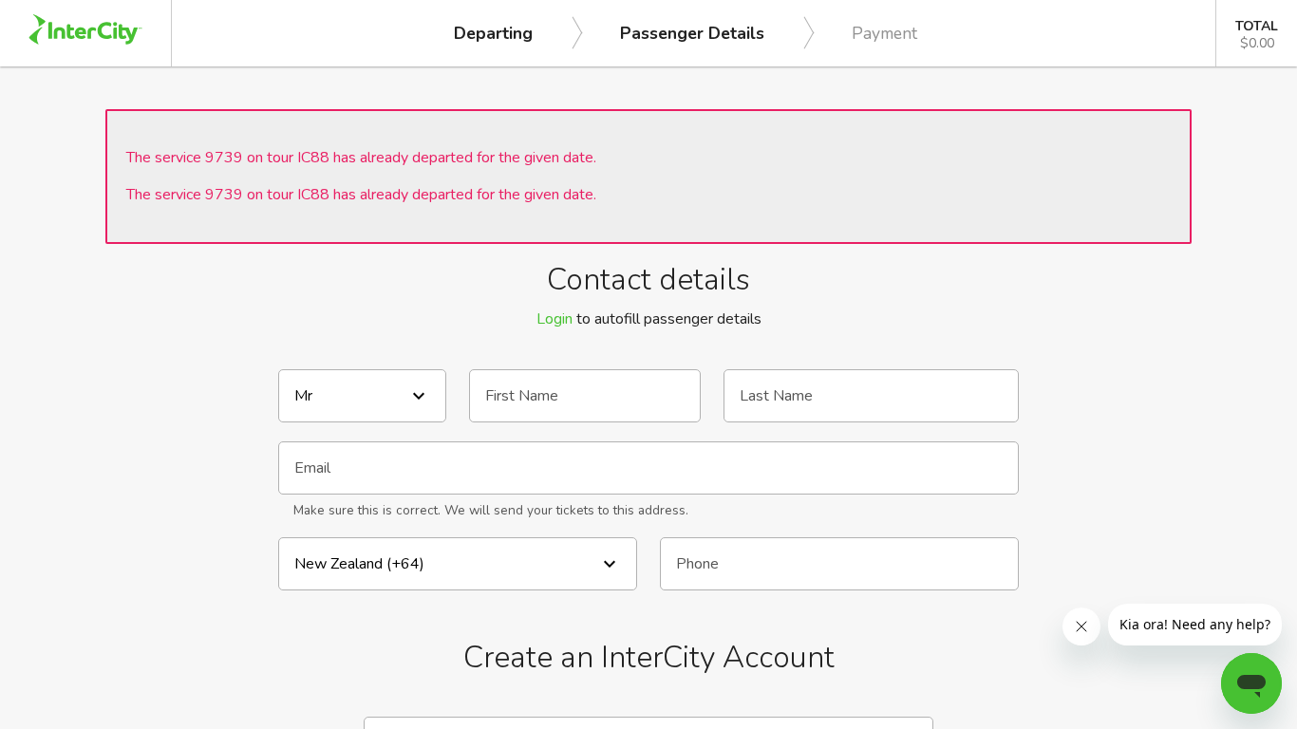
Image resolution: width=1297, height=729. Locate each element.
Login (554, 318)
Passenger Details (692, 33)
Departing (493, 33)
